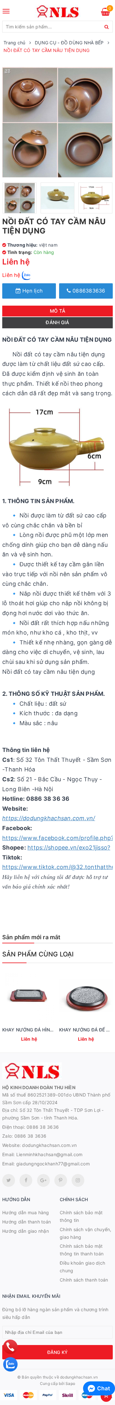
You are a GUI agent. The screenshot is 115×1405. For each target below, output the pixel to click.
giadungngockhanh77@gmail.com (53, 1163)
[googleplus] (43, 1180)
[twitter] (8, 1180)
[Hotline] (10, 1347)
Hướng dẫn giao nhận (25, 1231)
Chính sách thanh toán (84, 1279)
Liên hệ (12, 275)
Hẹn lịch (31, 290)
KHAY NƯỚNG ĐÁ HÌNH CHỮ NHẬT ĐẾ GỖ (48, 1029)
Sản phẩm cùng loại (38, 954)
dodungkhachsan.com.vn (49, 1145)
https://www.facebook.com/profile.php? (58, 838)
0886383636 (88, 290)
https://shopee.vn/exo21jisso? (68, 847)
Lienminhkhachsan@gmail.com (49, 1154)
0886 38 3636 (43, 1127)
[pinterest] (78, 1180)
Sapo (70, 1383)
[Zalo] (10, 1364)
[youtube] (60, 1180)
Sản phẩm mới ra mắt (31, 937)
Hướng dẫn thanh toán (26, 1221)
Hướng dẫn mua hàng (25, 1212)
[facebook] (25, 1180)
